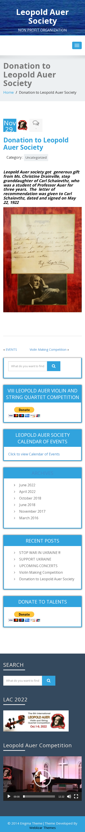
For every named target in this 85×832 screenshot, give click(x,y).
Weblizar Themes (42, 827)
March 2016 (28, 518)
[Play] (9, 796)
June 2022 (27, 485)
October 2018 (30, 498)
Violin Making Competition (48, 349)
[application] (42, 778)
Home (8, 92)
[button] (42, 778)
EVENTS (11, 349)
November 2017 (32, 511)
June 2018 (27, 505)
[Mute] (69, 796)
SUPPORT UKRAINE (35, 559)
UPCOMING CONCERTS (38, 566)
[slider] (39, 796)
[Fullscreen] (76, 796)
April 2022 (27, 491)
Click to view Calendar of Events (34, 454)
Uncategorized (36, 157)
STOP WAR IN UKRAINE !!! (39, 552)
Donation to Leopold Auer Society (46, 579)
